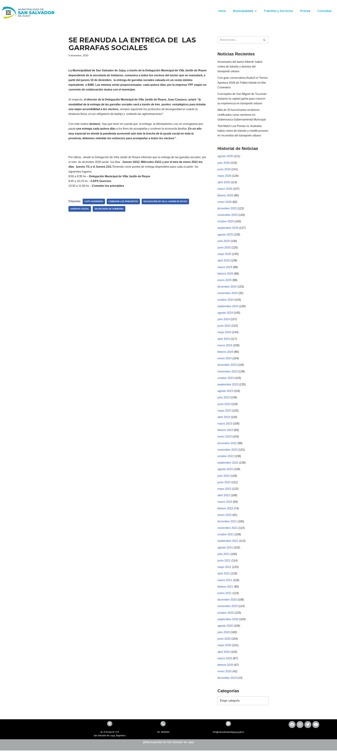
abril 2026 (223, 182)
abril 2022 (223, 495)
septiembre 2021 (227, 540)
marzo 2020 (224, 658)
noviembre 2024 (227, 293)
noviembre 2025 (227, 214)
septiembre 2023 (227, 384)
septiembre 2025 (227, 227)
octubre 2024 (225, 299)
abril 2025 (223, 260)
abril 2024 (223, 338)
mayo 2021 (224, 567)
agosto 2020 (225, 625)
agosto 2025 (225, 234)
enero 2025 (224, 280)
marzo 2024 (224, 345)
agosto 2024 (225, 312)
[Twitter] (307, 724)
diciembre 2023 (227, 364)
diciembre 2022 (227, 443)
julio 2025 (223, 241)
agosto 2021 (225, 547)
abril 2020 (223, 651)
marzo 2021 (224, 580)
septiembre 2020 (227, 619)
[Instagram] (299, 724)
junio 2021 (224, 560)
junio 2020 (224, 638)
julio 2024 (223, 319)
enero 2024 (224, 358)
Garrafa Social (79, 209)
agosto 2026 (225, 156)
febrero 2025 (225, 273)
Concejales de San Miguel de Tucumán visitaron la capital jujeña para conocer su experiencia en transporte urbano (242, 98)
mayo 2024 (224, 332)
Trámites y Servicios (278, 11)
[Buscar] (265, 39)
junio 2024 (224, 325)
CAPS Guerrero (93, 201)
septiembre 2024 (227, 306)
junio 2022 (224, 482)
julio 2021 (223, 554)
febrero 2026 (225, 195)
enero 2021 (224, 593)
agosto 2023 (225, 390)
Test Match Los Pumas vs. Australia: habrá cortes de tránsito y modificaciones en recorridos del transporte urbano (242, 130)
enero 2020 (224, 671)
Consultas (324, 11)
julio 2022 (223, 475)
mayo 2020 (224, 645)
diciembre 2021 (227, 521)
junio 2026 (224, 169)
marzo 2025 (224, 267)
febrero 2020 (225, 664)
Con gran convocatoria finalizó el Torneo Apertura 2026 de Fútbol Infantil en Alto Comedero (242, 82)
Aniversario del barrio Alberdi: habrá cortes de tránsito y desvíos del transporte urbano (239, 66)
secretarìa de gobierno (109, 209)
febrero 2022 (225, 508)
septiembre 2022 (227, 462)
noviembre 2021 (227, 527)
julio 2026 (223, 162)
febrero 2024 (225, 351)
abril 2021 (223, 573)
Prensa (305, 11)
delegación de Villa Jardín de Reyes (165, 201)
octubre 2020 (225, 612)
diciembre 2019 (227, 677)
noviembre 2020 (227, 606)
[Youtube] (315, 724)
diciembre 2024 (227, 286)
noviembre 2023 (227, 371)
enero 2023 (224, 436)
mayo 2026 (224, 175)
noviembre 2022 (227, 449)
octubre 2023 (225, 377)
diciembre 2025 (227, 208)
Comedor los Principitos (123, 201)
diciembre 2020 (227, 599)
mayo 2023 (224, 410)
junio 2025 (224, 247)
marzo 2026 (224, 188)
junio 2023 (224, 404)
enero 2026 (224, 201)
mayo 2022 (224, 488)
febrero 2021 (225, 586)
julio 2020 (223, 632)
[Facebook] (292, 724)
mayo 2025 (224, 254)
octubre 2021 (225, 534)
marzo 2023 (224, 423)
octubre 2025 (225, 221)
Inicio (222, 11)
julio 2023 (223, 397)
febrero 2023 (225, 430)
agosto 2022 (225, 469)
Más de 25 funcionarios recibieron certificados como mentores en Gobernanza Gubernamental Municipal (241, 114)
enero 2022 (224, 514)
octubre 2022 (225, 456)
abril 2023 (223, 417)
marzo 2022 (224, 501)
